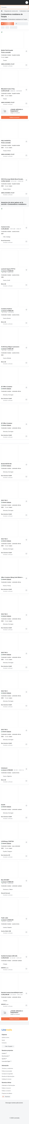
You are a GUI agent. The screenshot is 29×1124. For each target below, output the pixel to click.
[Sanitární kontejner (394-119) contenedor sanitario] (14, 945)
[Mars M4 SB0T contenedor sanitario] (14, 869)
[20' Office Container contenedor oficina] (14, 376)
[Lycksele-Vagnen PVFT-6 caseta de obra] (14, 258)
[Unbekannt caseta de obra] (14, 757)
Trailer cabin (4, 918)
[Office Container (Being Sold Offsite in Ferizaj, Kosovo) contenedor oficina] (14, 567)
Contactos (4, 1042)
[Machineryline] (2, 11)
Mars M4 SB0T (5, 880)
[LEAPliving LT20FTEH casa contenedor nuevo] (14, 831)
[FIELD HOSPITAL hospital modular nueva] (14, 130)
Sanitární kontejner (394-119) (9, 956)
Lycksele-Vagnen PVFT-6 (8, 269)
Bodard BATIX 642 (6, 463)
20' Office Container (6, 386)
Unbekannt (4, 768)
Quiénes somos (5, 1037)
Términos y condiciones (7, 1068)
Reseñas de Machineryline (8, 1076)
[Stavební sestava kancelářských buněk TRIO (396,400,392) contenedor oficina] (14, 982)
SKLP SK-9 (4, 500)
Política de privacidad (7, 1071)
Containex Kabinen (6, 308)
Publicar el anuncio (14, 117)
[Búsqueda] (26, 7)
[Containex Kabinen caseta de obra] (14, 298)
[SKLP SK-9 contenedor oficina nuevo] (14, 490)
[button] (27, 2)
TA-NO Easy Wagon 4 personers (10, 346)
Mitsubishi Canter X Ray (8, 89)
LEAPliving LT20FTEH (7, 841)
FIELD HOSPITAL (6, 140)
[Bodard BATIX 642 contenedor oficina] (14, 453)
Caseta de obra (5, 227)
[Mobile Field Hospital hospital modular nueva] (14, 39)
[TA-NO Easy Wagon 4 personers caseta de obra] (14, 336)
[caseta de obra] (14, 216)
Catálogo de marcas (6, 1079)
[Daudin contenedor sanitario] (14, 794)
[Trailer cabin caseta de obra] (14, 907)
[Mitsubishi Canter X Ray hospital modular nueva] (14, 78)
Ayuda (3, 1040)
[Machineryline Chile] (10, 2)
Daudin (3, 804)
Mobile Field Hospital (7, 50)
